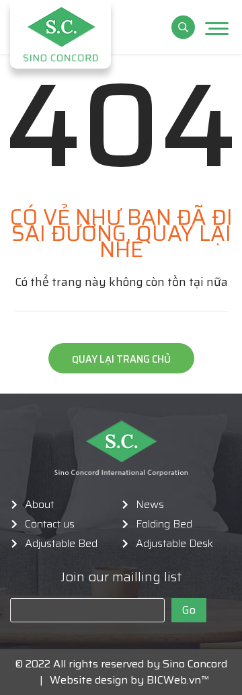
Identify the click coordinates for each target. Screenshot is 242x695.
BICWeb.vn (174, 679)
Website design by (93, 679)
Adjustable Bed (61, 544)
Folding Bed (164, 524)
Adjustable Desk (174, 544)
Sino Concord (195, 663)
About (39, 505)
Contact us (50, 524)
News (150, 505)
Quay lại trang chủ (121, 359)
